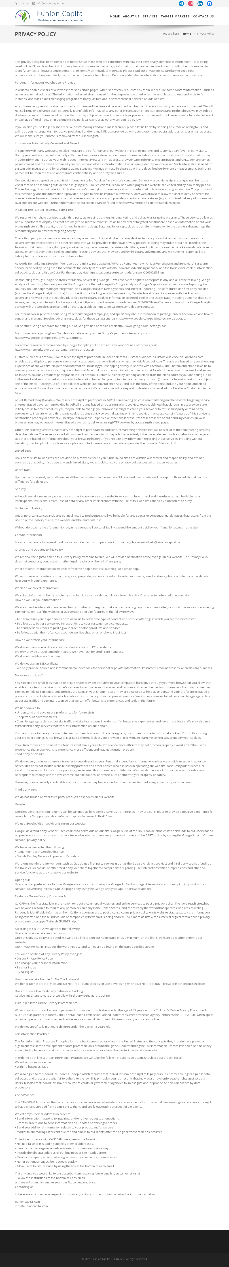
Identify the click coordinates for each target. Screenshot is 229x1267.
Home (115, 16)
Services (150, 16)
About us (131, 16)
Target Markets (175, 16)
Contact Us (203, 16)
